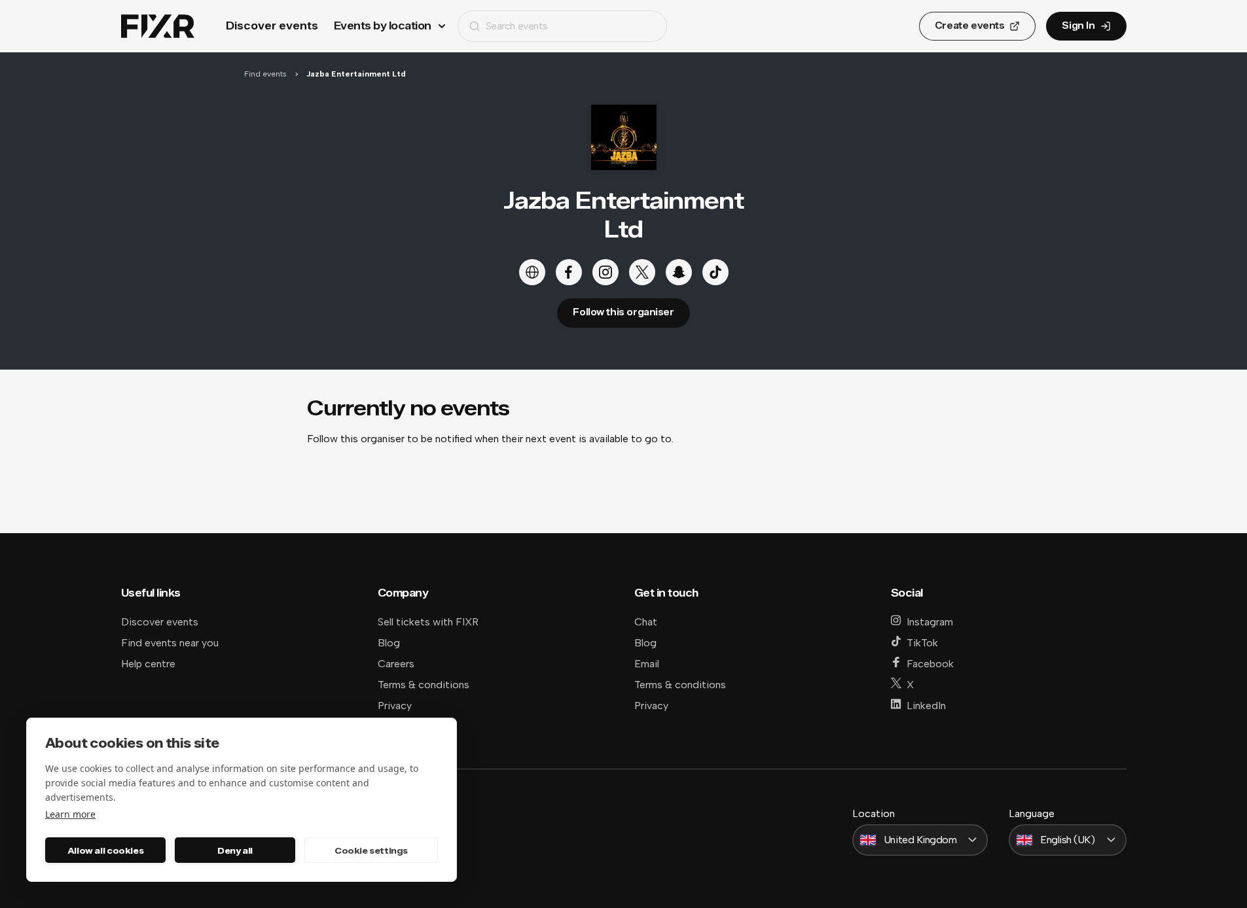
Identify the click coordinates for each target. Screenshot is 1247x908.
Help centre (148, 663)
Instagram (930, 622)
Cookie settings (371, 850)
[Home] (157, 26)
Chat (645, 622)
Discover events (272, 26)
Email (646, 663)
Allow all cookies (105, 850)
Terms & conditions (423, 684)
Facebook (930, 663)
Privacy (395, 705)
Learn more (70, 814)
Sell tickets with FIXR (428, 622)
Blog (389, 643)
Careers (396, 663)
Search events (517, 26)
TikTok (922, 643)
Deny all (235, 850)
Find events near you (170, 643)
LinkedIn (926, 705)
